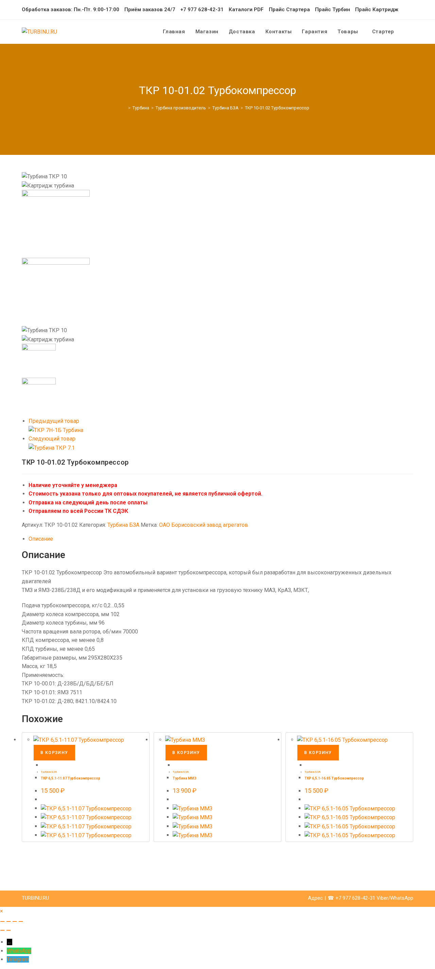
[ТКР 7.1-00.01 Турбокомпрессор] (52, 447)
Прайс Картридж (376, 9)
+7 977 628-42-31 (202, 9)
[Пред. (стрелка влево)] (2, 930)
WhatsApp (19, 951)
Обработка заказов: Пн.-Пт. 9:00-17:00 (70, 9)
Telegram (18, 959)
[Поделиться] (14, 921)
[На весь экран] (8, 921)
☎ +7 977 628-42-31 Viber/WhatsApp (370, 898)
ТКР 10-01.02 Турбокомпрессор (277, 107)
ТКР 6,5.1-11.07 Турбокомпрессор (70, 778)
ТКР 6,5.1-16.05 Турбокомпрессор (334, 778)
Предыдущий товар (54, 421)
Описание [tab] (41, 539)
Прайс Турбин (332, 9)
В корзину (54, 752)
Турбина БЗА (123, 525)
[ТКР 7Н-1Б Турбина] (56, 430)
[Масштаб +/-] (2, 921)
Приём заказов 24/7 (149, 9)
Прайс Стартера (289, 9)
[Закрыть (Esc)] (20, 921)
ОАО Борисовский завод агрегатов (203, 525)
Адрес (315, 898)
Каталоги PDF (246, 9)
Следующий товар (52, 438)
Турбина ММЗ (184, 778)
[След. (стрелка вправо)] (8, 930)
